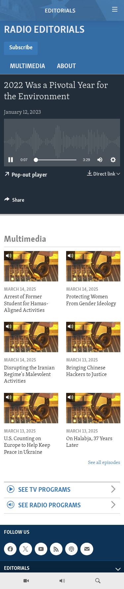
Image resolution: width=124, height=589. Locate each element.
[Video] (26, 580)
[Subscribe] (86, 549)
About (66, 66)
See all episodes (104, 462)
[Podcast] (71, 549)
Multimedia (27, 66)
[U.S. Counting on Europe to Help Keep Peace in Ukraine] (31, 408)
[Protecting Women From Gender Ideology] (93, 266)
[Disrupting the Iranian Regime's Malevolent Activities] (31, 337)
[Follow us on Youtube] (41, 549)
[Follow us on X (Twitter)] (25, 549)
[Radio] (62, 580)
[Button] (14, 201)
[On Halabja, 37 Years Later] (93, 408)
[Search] (98, 580)
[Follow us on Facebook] (10, 549)
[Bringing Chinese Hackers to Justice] (93, 337)
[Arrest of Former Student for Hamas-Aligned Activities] (31, 266)
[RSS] (56, 549)
